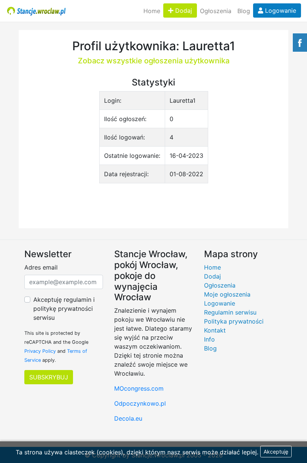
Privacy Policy (40, 351)
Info (209, 339)
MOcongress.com (139, 388)
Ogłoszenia (215, 11)
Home (151, 11)
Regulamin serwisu (230, 312)
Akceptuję (276, 451)
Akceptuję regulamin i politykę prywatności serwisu (64, 308)
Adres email (41, 267)
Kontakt (215, 330)
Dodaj (182, 10)
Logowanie (279, 10)
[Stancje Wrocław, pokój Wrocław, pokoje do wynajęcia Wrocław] (36, 11)
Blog (243, 11)
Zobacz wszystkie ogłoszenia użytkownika (154, 60)
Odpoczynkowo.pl (140, 403)
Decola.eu (128, 418)
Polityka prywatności (234, 321)
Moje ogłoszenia (227, 294)
